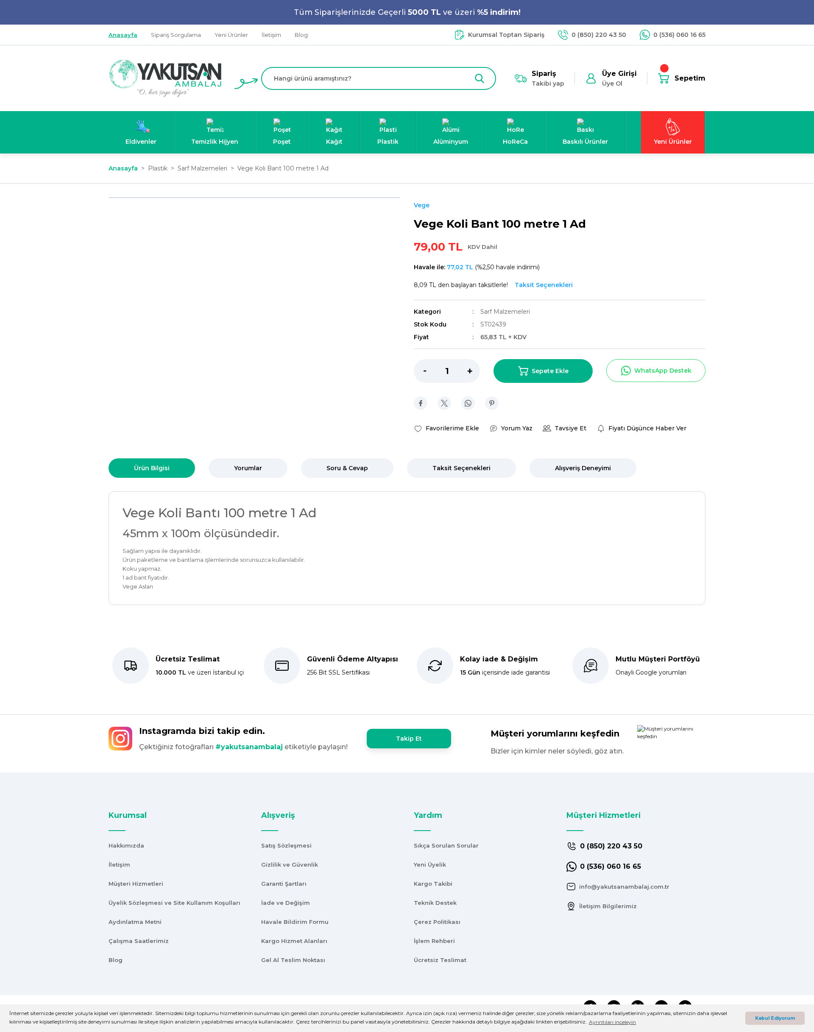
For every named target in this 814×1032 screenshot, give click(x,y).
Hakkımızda (126, 845)
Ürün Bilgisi (152, 468)
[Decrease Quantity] (420, 371)
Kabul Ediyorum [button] (775, 1018)
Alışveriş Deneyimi (583, 468)
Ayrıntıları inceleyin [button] (612, 1022)
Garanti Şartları (284, 883)
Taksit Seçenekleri (461, 468)
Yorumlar (248, 468)
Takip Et (409, 738)
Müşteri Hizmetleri (136, 883)
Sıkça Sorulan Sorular (446, 845)
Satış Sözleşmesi (286, 845)
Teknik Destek (435, 902)
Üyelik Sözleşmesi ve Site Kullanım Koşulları (174, 902)
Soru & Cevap (347, 468)
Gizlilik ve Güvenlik (289, 864)
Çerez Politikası (437, 921)
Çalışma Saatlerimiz (139, 940)
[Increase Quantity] (473, 371)
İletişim (119, 864)
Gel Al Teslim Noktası (293, 960)
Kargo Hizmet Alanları (294, 940)
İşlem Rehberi (434, 940)
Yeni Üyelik (430, 864)
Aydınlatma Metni (135, 921)
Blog (116, 960)
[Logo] (165, 78)
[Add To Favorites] (446, 428)
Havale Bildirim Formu (295, 921)
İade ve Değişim (285, 902)
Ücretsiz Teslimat (440, 960)
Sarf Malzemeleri (505, 311)
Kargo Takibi (433, 883)
